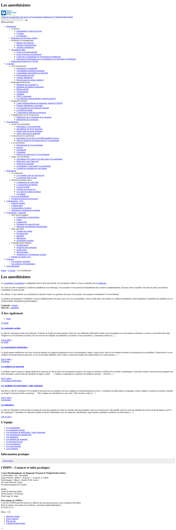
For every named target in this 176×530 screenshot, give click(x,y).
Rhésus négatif (22, 89)
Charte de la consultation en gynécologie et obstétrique (38, 57)
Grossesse (10, 64)
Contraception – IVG (14, 201)
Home (3, 270)
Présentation (11, 26)
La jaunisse (21, 194)
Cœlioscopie (21, 250)
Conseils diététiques (24, 78)
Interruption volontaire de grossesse (25, 210)
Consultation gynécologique (27, 217)
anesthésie (15, 308)
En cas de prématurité (20, 196)
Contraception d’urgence (21, 208)
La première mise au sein (26, 178)
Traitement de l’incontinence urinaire (31, 254)
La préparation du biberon (27, 185)
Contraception (17, 206)
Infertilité (20, 236)
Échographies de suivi (25, 75)
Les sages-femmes (13, 446)
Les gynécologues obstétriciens (14, 347)
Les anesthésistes (13, 428)
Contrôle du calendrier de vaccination (31, 168)
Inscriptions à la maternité (26, 68)
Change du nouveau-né (25, 189)
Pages (8, 319)
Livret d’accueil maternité (26, 52)
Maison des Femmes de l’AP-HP (24, 61)
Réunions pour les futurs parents (24, 38)
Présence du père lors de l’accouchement (32, 154)
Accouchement (12, 122)
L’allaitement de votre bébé (27, 182)
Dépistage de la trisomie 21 (27, 85)
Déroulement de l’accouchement (29, 145)
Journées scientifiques (25, 47)
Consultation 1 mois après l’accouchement (33, 166)
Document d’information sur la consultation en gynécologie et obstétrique (46, 59)
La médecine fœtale (24, 110)
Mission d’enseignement (26, 45)
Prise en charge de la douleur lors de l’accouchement (37, 140)
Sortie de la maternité (25, 164)
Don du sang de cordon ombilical (30, 80)
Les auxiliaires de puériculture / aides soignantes (22, 386)
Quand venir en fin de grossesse (29, 131)
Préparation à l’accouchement (28, 126)
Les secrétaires (12, 449)
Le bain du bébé (23, 187)
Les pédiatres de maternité (12, 366)
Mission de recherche (25, 43)
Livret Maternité (12, 266)
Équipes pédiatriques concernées (29, 105)
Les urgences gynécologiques (23, 264)
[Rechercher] (26, 20)
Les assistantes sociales (11, 328)
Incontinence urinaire (25, 240)
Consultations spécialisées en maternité (32, 73)
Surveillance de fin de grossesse (29, 129)
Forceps (19, 147)
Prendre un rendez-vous (21, 257)
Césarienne (21, 152)
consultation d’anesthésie (14, 283)
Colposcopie (21, 222)
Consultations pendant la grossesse (30, 71)
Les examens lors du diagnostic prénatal (32, 108)
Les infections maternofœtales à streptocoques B (36, 98)
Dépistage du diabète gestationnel (30, 87)
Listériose (20, 94)
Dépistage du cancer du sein (27, 224)
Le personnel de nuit (14, 442)
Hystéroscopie (22, 233)
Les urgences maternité (20, 261)
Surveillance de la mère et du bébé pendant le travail (37, 138)
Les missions (21, 36)
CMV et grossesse (23, 96)
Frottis (19, 219)
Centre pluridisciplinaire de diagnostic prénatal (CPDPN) (39, 103)
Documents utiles (18, 50)
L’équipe (20, 33)
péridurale (102, 283)
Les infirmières (7, 405)
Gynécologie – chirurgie (16, 212)
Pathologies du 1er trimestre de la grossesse (34, 117)
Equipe (15, 305)
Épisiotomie (21, 150)
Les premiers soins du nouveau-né (30, 175)
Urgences (10, 259)
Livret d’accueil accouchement (28, 54)
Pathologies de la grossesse (27, 119)
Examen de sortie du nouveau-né (24, 199)
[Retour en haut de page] (2, 528)
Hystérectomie (22, 245)
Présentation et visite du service (29, 31)
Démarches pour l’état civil (27, 161)
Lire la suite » (6, 340)
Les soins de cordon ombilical (28, 192)
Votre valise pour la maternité (28, 133)
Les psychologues (13, 444)
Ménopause (21, 238)
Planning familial (18, 203)
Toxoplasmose (22, 91)
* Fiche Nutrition (7, 461)
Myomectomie (22, 252)
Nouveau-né (11, 171)
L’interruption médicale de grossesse (31, 112)
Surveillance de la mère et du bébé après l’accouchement (39, 159)
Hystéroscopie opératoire (26, 247)
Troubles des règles (24, 231)
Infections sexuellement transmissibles (31, 226)
